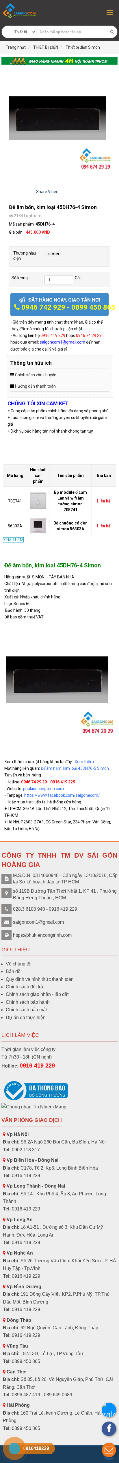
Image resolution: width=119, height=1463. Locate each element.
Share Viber (46, 191)
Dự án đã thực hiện (26, 1017)
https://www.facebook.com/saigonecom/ (62, 795)
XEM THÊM (13, 540)
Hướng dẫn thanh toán (35, 386)
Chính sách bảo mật (26, 1009)
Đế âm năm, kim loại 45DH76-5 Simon (75, 768)
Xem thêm (84, 761)
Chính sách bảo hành (28, 1002)
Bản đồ (13, 971)
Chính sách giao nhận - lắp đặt (37, 994)
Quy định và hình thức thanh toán (40, 979)
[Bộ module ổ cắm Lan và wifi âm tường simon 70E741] (38, 500)
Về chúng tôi (18, 963)
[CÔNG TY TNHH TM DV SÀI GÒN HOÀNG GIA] (20, 10)
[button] (109, 1450)
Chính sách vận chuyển (35, 375)
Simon (53, 254)
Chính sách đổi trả (24, 986)
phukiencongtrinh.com (43, 788)
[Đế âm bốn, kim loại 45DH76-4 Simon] (59, 121)
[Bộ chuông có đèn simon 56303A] (38, 525)
